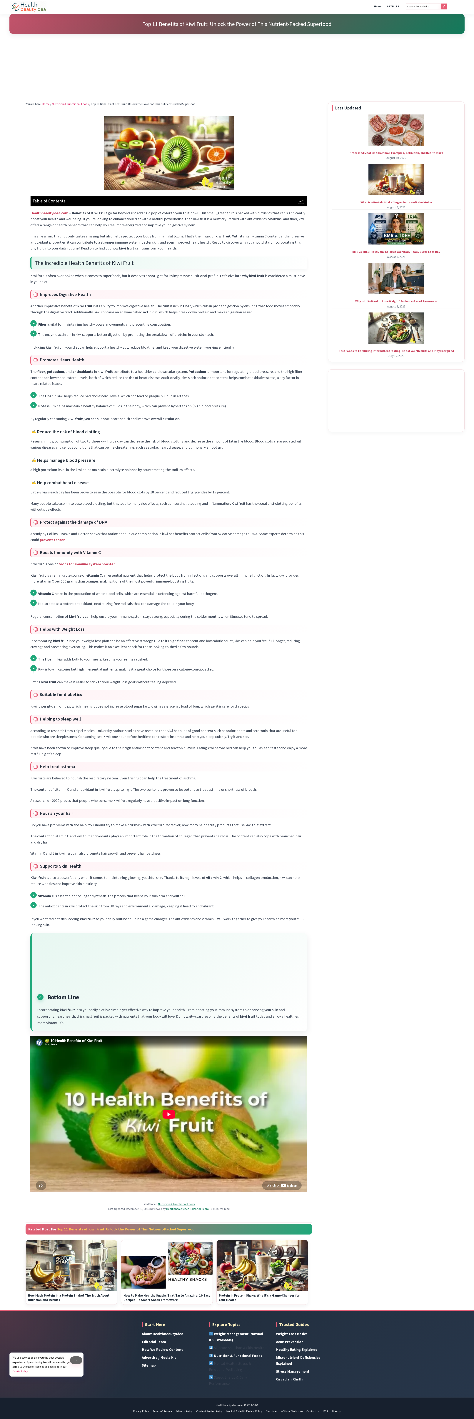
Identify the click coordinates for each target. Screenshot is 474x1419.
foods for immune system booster (87, 564)
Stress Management (292, 1371)
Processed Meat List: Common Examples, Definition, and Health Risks (396, 153)
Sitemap (149, 1365)
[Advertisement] (237, 63)
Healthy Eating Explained (296, 1349)
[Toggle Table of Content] (299, 201)
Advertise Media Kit (159, 1357)
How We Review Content (162, 1349)
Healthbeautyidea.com (49, 213)
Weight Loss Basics (292, 1333)
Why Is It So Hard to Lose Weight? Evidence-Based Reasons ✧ (396, 301)
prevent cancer (52, 539)
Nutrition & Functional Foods (176, 1204)
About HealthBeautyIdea (162, 1333)
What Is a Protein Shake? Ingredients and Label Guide (396, 202)
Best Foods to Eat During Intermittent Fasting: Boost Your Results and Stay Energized (396, 351)
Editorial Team (154, 1341)
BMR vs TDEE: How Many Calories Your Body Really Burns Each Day (396, 252)
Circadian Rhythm (291, 1379)
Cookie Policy (20, 1371)
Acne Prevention (289, 1341)
